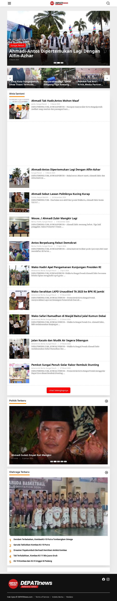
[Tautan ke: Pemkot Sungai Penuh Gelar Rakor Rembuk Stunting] (19, 372)
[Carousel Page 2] (58, 63)
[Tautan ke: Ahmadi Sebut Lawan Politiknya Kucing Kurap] (58, 38)
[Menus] (9, 3)
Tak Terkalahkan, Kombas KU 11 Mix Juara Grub (35, 555)
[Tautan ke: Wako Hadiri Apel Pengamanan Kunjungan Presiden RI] (19, 275)
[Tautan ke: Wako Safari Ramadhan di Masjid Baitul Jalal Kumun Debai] (19, 324)
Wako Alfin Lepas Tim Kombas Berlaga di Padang (90, 83)
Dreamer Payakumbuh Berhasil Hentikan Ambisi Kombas (40, 550)
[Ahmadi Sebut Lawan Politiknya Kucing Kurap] (39, 202)
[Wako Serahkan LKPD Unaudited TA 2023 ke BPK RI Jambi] (80, 300)
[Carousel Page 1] (55, 63)
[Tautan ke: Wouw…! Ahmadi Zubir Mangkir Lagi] (19, 226)
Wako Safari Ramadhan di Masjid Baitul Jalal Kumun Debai (68, 316)
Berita (33, 222)
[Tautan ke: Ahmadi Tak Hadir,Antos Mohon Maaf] (19, 108)
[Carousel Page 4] (61, 461)
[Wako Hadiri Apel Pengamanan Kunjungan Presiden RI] (64, 276)
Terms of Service (42, 597)
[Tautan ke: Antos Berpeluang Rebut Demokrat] (19, 250)
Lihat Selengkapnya (58, 390)
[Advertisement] (58, 143)
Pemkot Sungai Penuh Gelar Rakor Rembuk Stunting (65, 364)
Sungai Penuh (41, 104)
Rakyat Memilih (25, 50)
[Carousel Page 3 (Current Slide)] (61, 63)
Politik (13, 50)
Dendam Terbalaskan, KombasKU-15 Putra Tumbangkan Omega (43, 539)
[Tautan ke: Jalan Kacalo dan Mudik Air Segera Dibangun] (19, 348)
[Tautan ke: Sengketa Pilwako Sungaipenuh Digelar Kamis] (58, 435)
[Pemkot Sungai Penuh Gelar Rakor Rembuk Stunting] (64, 373)
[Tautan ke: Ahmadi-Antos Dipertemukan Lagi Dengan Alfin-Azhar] (19, 177)
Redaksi (69, 597)
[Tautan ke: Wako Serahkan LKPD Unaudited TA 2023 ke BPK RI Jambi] (19, 299)
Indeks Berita (57, 597)
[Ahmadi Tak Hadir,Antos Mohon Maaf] (69, 109)
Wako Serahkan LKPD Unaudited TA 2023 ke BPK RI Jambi (67, 291)
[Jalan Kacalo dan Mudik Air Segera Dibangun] (65, 349)
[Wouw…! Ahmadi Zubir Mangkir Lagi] (62, 227)
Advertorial (35, 270)
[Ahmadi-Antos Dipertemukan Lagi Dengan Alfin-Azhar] (44, 178)
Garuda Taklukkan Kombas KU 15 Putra (32, 544)
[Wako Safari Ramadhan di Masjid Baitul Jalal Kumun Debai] (59, 324)
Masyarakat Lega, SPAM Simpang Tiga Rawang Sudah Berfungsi (23, 83)
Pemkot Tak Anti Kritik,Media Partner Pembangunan (55, 83)
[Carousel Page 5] (65, 461)
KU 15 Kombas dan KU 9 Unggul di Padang (33, 561)
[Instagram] (108, 579)
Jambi (33, 104)
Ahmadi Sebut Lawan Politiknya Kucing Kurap (58, 55)
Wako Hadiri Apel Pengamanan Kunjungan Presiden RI (66, 267)
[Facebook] (103, 579)
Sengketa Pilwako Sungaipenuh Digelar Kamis (37, 455)
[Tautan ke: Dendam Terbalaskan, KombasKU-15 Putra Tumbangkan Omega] (58, 506)
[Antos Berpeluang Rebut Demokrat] (50, 251)
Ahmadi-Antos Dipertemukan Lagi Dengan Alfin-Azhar (65, 169)
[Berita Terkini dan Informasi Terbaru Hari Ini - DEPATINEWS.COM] (59, 3)
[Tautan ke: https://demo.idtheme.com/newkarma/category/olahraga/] (106, 472)
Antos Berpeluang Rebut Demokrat (53, 242)
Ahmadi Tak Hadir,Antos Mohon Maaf (55, 100)
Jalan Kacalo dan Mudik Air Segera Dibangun (59, 340)
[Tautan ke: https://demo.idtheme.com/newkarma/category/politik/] (106, 401)
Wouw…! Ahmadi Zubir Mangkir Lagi (54, 218)
